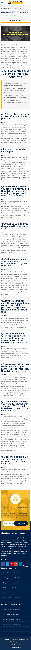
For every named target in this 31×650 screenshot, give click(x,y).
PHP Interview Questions (10, 588)
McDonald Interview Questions (12, 624)
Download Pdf (16, 20)
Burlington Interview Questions (12, 619)
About (7, 645)
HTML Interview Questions (11, 593)
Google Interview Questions (11, 583)
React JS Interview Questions (11, 573)
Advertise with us (16, 647)
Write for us (14, 645)
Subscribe (20, 523)
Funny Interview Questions (11, 609)
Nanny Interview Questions (11, 614)
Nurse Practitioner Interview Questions (14, 634)
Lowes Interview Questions (11, 629)
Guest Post (22, 645)
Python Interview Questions (11, 598)
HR (5, 8)
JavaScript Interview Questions (12, 578)
